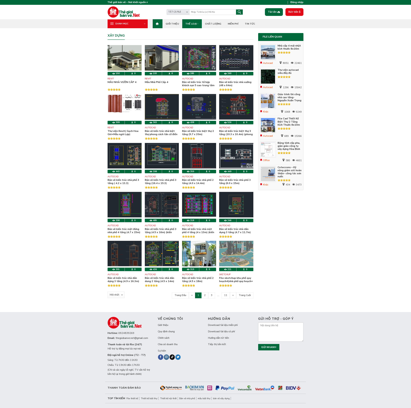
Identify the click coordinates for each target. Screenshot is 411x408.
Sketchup (225, 274)
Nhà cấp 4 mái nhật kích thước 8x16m (289, 47)
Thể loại (191, 23)
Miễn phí (233, 23)
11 (225, 295)
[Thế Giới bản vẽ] (124, 12)
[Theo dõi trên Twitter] (178, 357)
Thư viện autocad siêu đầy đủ (288, 72)
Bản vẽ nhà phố (187, 398)
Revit (111, 78)
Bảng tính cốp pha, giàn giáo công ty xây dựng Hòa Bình (289, 146)
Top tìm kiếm (116, 398)
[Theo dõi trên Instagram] (166, 357)
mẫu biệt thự (204, 398)
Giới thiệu (172, 23)
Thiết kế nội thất (168, 398)
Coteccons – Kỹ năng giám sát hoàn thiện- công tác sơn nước (290, 172)
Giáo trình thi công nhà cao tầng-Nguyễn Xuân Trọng (289, 97)
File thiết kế (132, 398)
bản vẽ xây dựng (221, 398)
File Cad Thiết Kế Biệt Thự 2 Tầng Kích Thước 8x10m (289, 121)
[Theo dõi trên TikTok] (172, 357)
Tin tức (250, 23)
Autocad (187, 78)
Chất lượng (213, 23)
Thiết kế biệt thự (149, 398)
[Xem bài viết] (112, 51)
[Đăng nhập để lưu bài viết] (112, 57)
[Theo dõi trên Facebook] (160, 357)
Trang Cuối (245, 295)
